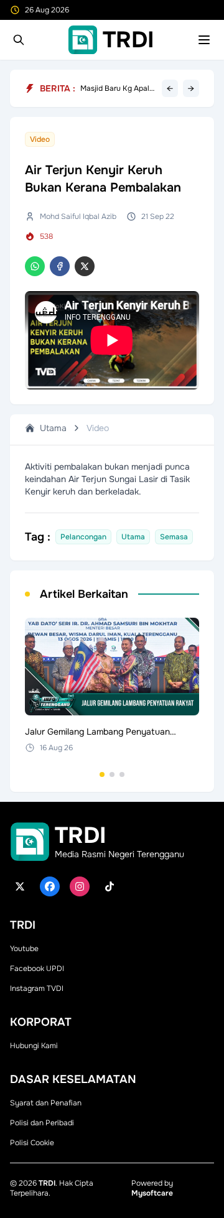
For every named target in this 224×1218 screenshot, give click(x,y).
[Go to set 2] (112, 774)
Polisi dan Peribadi (42, 1123)
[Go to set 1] (102, 774)
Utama (53, 428)
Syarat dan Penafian (46, 1103)
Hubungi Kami (34, 1046)
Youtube (24, 949)
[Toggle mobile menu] (204, 40)
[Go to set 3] (121, 774)
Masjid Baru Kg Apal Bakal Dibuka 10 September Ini (114, 88)
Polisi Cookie (32, 1143)
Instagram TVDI (36, 988)
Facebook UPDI (37, 969)
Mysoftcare (152, 1193)
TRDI (47, 1183)
